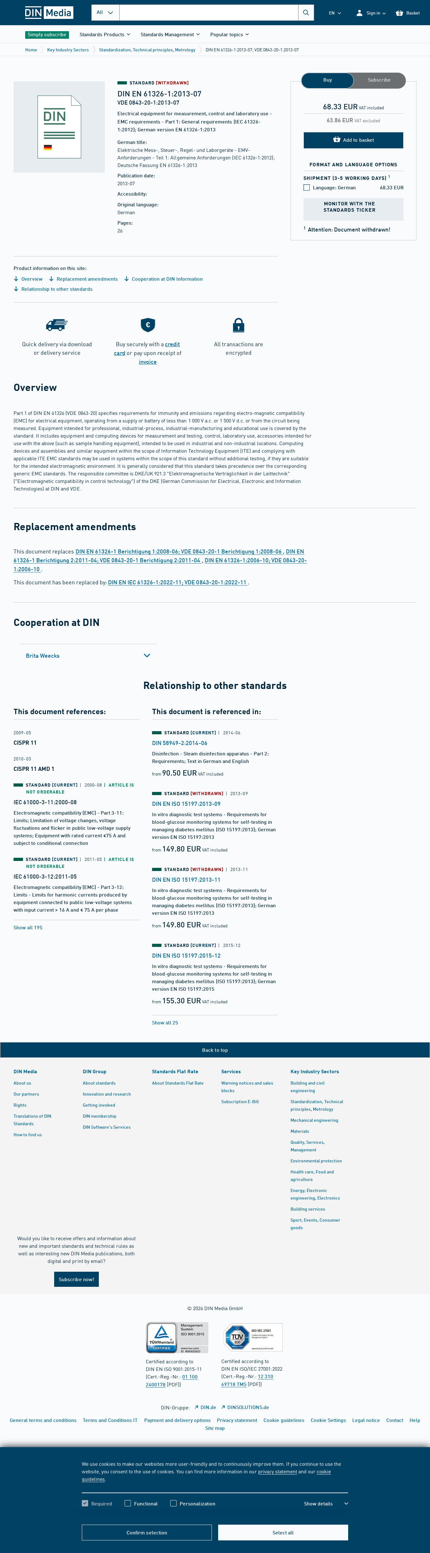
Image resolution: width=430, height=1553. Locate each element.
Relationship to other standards (56, 289)
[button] (371, 12)
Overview (31, 279)
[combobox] (217, 12)
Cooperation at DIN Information (167, 279)
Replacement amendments (86, 279)
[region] (215, 1489)
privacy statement (277, 1471)
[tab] (88, 655)
